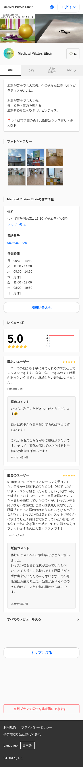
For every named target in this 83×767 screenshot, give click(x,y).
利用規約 (10, 727)
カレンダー (72, 70)
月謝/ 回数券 (52, 70)
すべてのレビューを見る (24, 619)
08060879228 (17, 243)
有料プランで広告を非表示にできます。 (41, 709)
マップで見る (16, 225)
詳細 (10, 69)
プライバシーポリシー (36, 727)
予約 (31, 70)
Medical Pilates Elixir (18, 7)
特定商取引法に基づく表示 (22, 734)
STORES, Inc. (13, 758)
